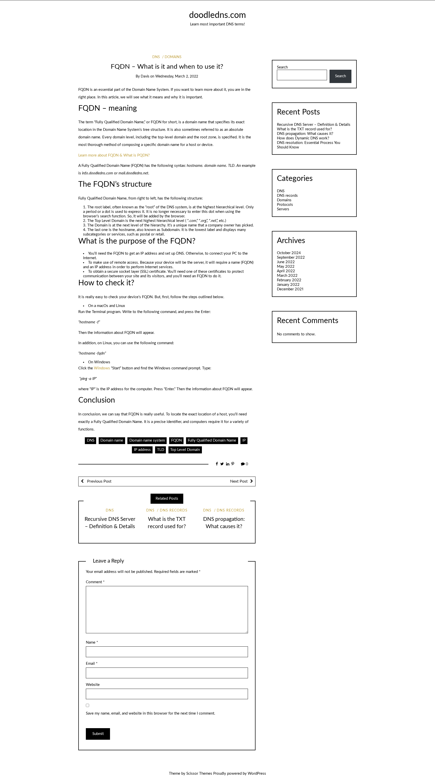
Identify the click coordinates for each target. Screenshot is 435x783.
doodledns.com (217, 15)
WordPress (257, 773)
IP (244, 440)
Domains (173, 57)
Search (282, 67)
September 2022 (291, 257)
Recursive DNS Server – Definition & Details (313, 125)
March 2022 (287, 276)
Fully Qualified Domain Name (212, 440)
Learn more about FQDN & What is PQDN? (114, 155)
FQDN (176, 440)
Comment (95, 582)
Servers (283, 209)
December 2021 (290, 289)
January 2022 (288, 285)
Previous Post (99, 481)
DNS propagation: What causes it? (305, 134)
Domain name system (147, 440)
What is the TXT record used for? (304, 129)
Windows (102, 368)
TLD (160, 450)
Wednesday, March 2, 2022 (176, 76)
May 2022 (286, 266)
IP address (142, 450)
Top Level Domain (185, 450)
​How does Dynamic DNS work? (303, 138)
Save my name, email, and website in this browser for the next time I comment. (150, 713)
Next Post (239, 481)
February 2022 (289, 280)
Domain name (111, 440)
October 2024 (289, 253)
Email (91, 663)
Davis (145, 76)
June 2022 (286, 262)
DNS (156, 57)
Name (92, 642)
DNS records (173, 510)
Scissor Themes (199, 773)
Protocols (285, 205)
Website (93, 685)
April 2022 (286, 271)
